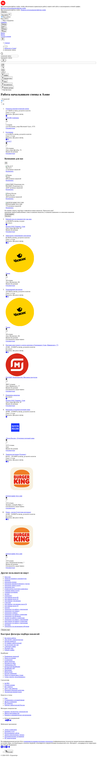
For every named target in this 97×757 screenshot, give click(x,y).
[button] (3, 33)
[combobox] (9, 56)
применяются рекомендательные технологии (38, 741)
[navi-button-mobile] (3, 39)
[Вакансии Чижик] (50, 258)
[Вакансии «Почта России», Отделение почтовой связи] (50, 427)
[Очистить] (3, 60)
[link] (4, 29)
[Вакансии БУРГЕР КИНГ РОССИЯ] (50, 479)
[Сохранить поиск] (3, 65)
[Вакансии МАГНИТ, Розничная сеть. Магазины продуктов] (50, 365)
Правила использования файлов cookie (33, 10)
